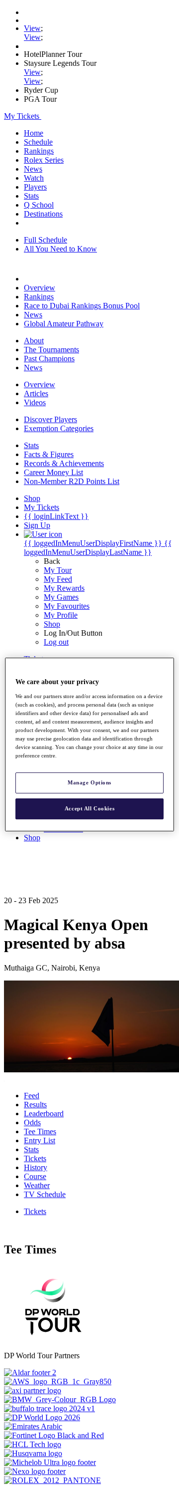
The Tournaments (51, 349)
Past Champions (49, 358)
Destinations (43, 214)
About (34, 340)
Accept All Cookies (89, 808)
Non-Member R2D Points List (71, 481)
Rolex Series (44, 160)
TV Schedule (45, 1194)
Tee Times (40, 1131)
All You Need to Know (60, 249)
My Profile (61, 615)
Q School (39, 205)
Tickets (35, 1158)
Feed (31, 1095)
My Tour (58, 570)
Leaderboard (44, 1113)
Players (35, 187)
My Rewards (64, 588)
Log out (56, 642)
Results (35, 1104)
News (33, 169)
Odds (32, 1122)
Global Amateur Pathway (63, 323)
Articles (36, 393)
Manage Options (89, 782)
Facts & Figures (49, 454)
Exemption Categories (58, 428)
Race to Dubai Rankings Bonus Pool (82, 305)
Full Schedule (45, 240)
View (32, 28)
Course (35, 1176)
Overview (39, 287)
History (35, 1167)
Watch (34, 178)
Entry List (39, 1140)
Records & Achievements (64, 463)
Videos (35, 402)
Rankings (39, 151)
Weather (37, 1185)
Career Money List (53, 472)
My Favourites (67, 606)
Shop (52, 624)
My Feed (58, 579)
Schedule (38, 142)
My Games (61, 597)
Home (33, 133)
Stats (31, 196)
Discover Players (50, 419)
